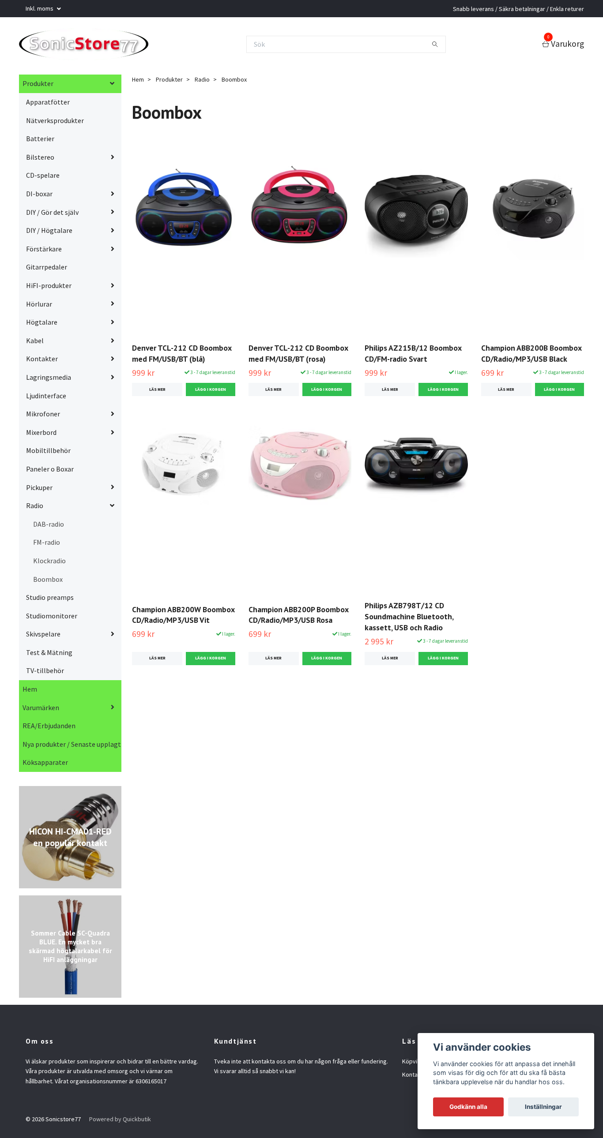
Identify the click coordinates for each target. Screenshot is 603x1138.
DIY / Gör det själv (52, 214)
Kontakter (42, 361)
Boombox (48, 581)
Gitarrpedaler (46, 269)
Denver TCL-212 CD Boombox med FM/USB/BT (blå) (181, 356)
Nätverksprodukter (55, 123)
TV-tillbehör (45, 673)
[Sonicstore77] (90, 45)
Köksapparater (45, 764)
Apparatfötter (48, 104)
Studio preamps (50, 599)
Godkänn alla (468, 1106)
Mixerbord (41, 434)
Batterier (40, 141)
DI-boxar (39, 196)
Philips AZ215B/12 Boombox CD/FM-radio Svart (413, 356)
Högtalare (41, 324)
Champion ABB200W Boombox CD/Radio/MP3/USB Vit (183, 617)
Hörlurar (39, 306)
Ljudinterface (46, 397)
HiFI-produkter (49, 288)
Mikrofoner (43, 416)
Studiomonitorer (51, 618)
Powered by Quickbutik (120, 1122)
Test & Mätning (49, 655)
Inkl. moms (40, 8)
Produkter (38, 86)
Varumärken (41, 710)
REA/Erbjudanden (49, 728)
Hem (30, 691)
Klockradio (49, 563)
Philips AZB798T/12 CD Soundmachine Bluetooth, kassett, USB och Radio (409, 619)
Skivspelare (43, 636)
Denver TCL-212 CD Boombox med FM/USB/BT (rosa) (298, 356)
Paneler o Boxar (50, 471)
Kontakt (412, 1077)
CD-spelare (43, 177)
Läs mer (157, 392)
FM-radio (46, 544)
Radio (34, 508)
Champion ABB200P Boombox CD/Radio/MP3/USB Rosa (298, 617)
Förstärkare (44, 251)
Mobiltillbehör (48, 453)
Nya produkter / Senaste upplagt (72, 746)
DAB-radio (48, 526)
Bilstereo (40, 159)
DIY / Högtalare (49, 232)
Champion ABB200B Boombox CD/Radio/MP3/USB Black (531, 356)
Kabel (35, 343)
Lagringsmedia (48, 379)
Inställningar (543, 1106)
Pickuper (39, 489)
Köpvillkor (415, 1064)
